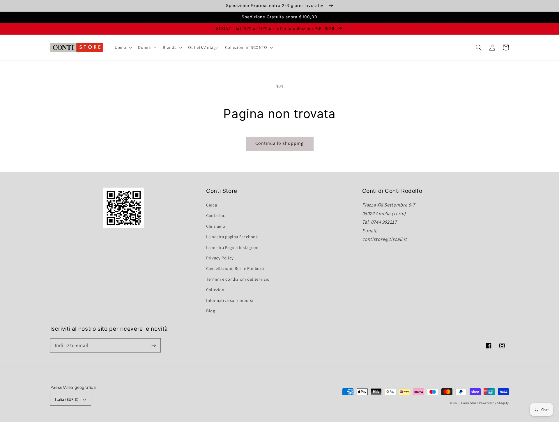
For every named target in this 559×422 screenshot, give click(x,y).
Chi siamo (215, 226)
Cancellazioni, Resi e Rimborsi (235, 268)
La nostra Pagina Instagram (232, 247)
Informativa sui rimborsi (229, 300)
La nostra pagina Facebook (232, 236)
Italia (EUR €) (66, 399)
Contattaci (216, 215)
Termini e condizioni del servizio (238, 279)
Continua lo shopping (279, 143)
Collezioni (216, 289)
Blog (210, 311)
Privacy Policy (220, 258)
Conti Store (470, 403)
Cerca (211, 205)
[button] (479, 47)
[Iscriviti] (153, 345)
